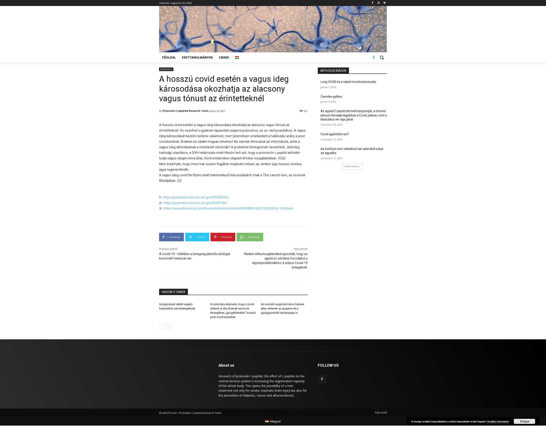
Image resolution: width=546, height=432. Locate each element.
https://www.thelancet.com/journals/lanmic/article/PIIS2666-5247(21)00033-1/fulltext (228, 208)
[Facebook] (372, 3)
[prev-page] (161, 326)
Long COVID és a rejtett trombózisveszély (348, 81)
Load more (351, 166)
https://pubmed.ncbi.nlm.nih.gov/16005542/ (196, 197)
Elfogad (524, 421)
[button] (382, 57)
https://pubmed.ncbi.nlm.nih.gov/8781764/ (195, 203)
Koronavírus (166, 69)
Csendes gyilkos (331, 96)
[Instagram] (378, 3)
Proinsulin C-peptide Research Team (185, 110)
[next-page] (168, 326)
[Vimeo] (384, 3)
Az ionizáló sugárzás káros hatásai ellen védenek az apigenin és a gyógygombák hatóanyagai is (282, 308)
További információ (498, 421)
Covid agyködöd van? (335, 134)
